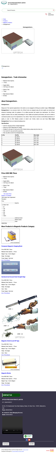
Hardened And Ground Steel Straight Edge (13, 277)
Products (5, 21)
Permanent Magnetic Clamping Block (11, 246)
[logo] (4, 3)
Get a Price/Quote (5, 260)
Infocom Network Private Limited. (18, 451)
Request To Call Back (6, 195)
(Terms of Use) (25, 449)
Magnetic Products (7, 22)
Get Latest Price (7, 194)
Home (4, 19)
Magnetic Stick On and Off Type (10, 341)
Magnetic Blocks (6, 373)
